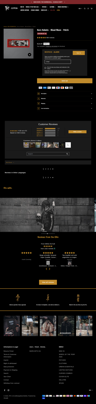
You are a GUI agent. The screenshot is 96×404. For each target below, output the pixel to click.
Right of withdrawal (10, 363)
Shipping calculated (51, 46)
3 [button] (48, 169)
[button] (41, 37)
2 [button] (45, 169)
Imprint (6, 360)
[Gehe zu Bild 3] (44, 233)
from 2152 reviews (47, 248)
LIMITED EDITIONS (24, 10)
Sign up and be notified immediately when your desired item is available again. (57, 57)
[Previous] (31, 2)
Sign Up (79, 53)
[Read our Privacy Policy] (70, 71)
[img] (48, 246)
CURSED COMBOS (35, 10)
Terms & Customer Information (10, 356)
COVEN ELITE (44, 10)
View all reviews (48, 282)
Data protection (9, 366)
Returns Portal (8, 351)
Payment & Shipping (10, 370)
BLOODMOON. (12, 26)
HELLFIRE (52, 10)
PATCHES (44, 7)
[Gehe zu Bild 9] (52, 233)
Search (6, 373)
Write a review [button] (77, 131)
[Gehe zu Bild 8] (51, 233)
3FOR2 (58, 10)
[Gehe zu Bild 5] (47, 233)
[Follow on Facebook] (5, 390)
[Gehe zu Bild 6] (48, 233)
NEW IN (22, 7)
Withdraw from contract (12, 383)
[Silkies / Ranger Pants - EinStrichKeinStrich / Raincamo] (70, 263)
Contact (6, 380)
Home (5, 26)
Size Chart (7, 376)
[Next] (64, 2)
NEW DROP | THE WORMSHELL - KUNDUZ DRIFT (48, 2)
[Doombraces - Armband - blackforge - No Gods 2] (48, 263)
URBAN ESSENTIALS (62, 7)
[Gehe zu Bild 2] (43, 233)
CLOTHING (52, 7)
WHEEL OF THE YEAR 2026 (32, 7)
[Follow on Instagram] (8, 390)
